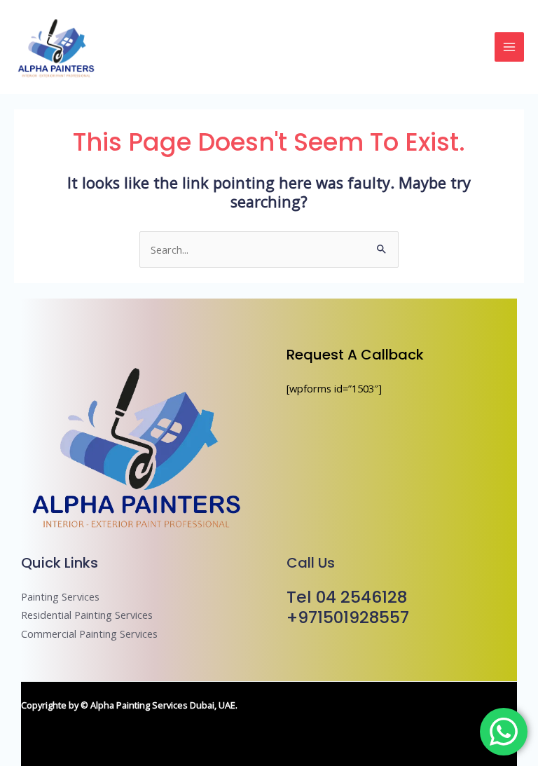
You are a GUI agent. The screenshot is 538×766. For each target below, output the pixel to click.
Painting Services (60, 596)
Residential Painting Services (87, 615)
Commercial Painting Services (89, 634)
